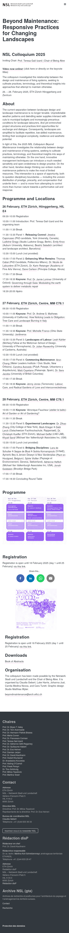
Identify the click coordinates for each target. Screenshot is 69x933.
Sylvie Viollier (32, 458)
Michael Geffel (44, 434)
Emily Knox (59, 241)
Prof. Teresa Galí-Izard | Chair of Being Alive (41, 60)
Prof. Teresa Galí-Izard (13, 741)
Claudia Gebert (9, 818)
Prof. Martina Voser (11, 774)
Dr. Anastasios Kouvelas (14, 760)
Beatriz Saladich (43, 245)
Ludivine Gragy (11, 241)
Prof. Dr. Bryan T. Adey (13, 727)
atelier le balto (57, 409)
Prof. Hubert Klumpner (13, 757)
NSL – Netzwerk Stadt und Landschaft (18, 5)
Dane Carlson (29, 269)
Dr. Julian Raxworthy (43, 346)
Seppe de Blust (22, 451)
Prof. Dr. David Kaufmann (14, 755)
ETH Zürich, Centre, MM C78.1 (42, 303)
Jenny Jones (33, 384)
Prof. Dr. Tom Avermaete (13, 729)
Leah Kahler (59, 339)
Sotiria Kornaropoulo (44, 451)
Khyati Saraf (9, 437)
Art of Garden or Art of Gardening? (21, 413)
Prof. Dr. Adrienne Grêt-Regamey (17, 743)
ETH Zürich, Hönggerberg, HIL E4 (33, 208)
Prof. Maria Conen (11, 735)
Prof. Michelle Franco (38, 330)
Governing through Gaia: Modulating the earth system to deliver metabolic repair (32, 284)
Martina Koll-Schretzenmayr (27, 853)
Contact (6, 903)
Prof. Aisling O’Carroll (12, 763)
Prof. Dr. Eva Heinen (12, 749)
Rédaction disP (9, 883)
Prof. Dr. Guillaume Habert (14, 746)
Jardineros (20, 334)
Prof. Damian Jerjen (12, 752)
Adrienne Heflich (52, 461)
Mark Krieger (46, 427)
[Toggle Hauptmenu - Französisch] (34, 4)
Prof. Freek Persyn (11, 766)
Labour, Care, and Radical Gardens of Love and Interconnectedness (34, 385)
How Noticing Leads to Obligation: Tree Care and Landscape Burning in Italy (34, 318)
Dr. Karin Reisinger (39, 265)
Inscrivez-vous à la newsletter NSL (20, 830)
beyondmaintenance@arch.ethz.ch (23, 694)
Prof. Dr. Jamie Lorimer (39, 279)
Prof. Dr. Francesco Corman (15, 738)
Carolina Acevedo (22, 366)
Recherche (8, 907)
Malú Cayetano (26, 370)
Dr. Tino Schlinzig (10, 769)
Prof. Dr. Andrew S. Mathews (42, 313)
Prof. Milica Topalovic (12, 771)
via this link (19, 566)
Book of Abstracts (14, 661)
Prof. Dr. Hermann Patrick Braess (17, 732)
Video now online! (13, 68)
